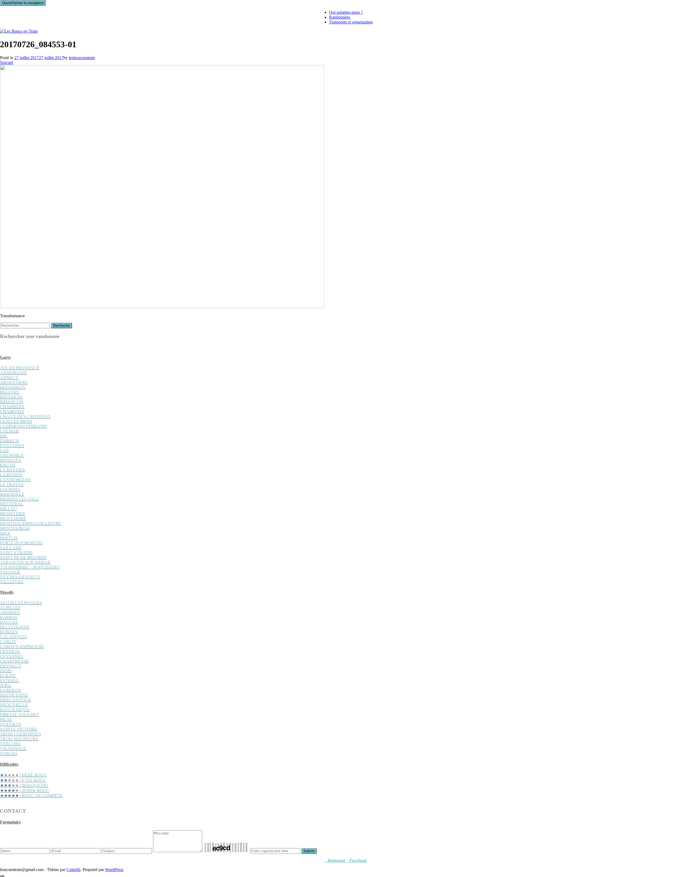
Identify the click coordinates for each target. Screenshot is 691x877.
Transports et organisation (351, 22)
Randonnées (339, 17)
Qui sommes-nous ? (346, 12)
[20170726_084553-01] (162, 306)
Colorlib (73, 869)
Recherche (61, 325)
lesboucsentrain (82, 57)
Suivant (6, 62)
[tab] (345, 357)
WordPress (114, 869)
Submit (308, 851)
